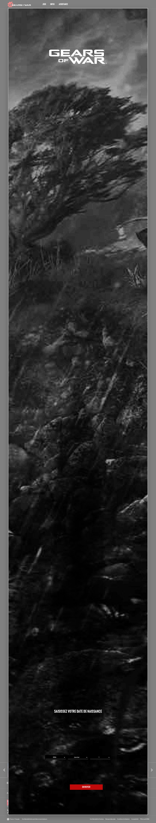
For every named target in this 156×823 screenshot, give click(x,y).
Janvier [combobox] (76, 757)
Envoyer (86, 787)
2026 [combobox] (54, 757)
